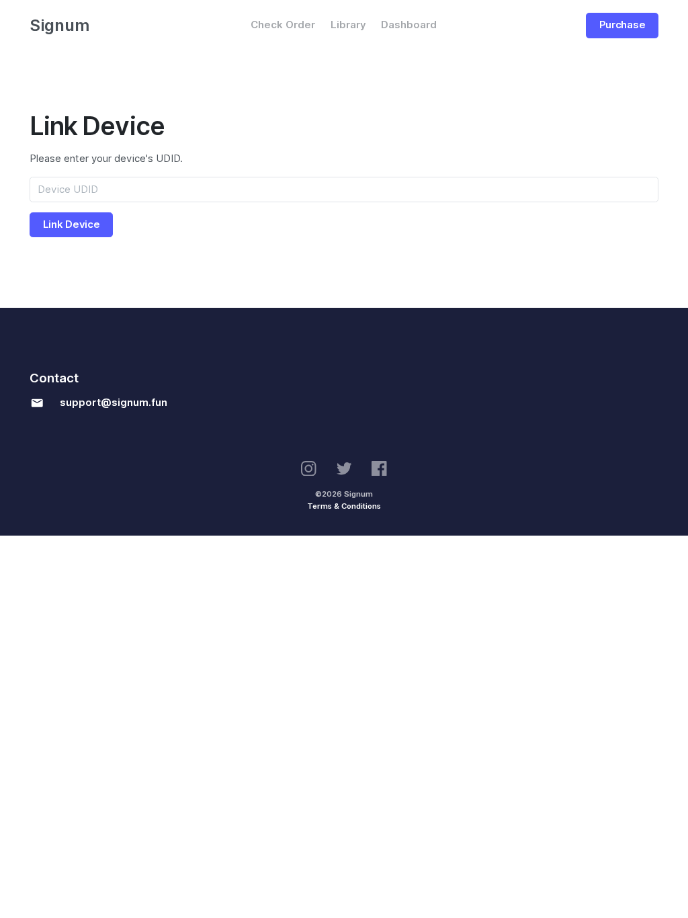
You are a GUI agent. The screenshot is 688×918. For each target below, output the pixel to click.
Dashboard (409, 25)
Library (348, 25)
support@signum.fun (113, 403)
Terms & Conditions (344, 506)
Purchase (622, 25)
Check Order (283, 25)
